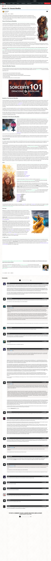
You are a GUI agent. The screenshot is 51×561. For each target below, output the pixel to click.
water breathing (5, 244)
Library (18, 3)
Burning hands (19, 194)
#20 (47, 488)
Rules (13, 3)
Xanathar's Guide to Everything (30, 190)
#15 (47, 456)
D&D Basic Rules (38, 69)
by (7, 11)
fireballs (10, 232)
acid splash (25, 171)
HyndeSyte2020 (12, 447)
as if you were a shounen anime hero (33, 146)
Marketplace (29, 3)
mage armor (19, 104)
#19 (47, 482)
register (31, 513)
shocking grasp (27, 175)
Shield (18, 201)
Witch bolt (18, 200)
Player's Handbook (34, 189)
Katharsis (11, 350)
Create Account (47, 3)
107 (47, 11)
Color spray (18, 196)
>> (14, 447)
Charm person (19, 195)
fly (19, 109)
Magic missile (19, 199)
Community (23, 3)
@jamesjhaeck (5, 268)
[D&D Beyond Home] (3, 3)
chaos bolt (23, 204)
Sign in (42, 3)
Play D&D (8, 3)
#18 (47, 476)
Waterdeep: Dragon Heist (24, 264)
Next (30, 280)
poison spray (27, 176)
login (25, 513)
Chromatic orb (33, 204)
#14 (47, 445)
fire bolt (25, 174)
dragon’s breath (19, 132)
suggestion (7, 219)
